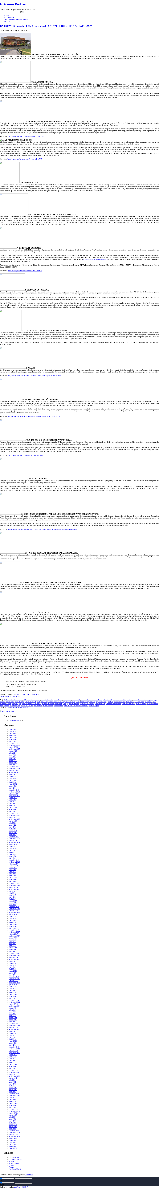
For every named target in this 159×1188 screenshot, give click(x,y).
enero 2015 (12, 998)
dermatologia (19, 702)
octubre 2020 (13, 864)
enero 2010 (12, 1107)
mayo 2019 (12, 897)
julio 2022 (12, 823)
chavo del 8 (141, 700)
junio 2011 (12, 1082)
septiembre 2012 (14, 1053)
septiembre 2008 (14, 1136)
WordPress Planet (15, 1169)
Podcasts (7, 21)
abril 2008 (12, 1146)
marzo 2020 (13, 877)
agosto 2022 (13, 821)
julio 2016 (12, 963)
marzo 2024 (13, 784)
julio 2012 (12, 1057)
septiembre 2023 (14, 796)
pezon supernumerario (113, 704)
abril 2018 (12, 922)
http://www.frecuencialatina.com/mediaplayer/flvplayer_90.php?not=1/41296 (34, 416)
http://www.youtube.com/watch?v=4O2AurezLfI (25, 271)
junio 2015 (12, 988)
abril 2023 (12, 805)
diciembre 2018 (14, 907)
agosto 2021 (13, 844)
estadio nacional (30, 702)
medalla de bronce (48, 704)
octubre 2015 (13, 981)
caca (117, 700)
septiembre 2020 (14, 866)
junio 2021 (12, 848)
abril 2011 (12, 1086)
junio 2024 (12, 778)
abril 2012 (12, 1062)
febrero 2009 (13, 1127)
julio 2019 (12, 893)
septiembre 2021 (14, 842)
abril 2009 (12, 1123)
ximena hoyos (94, 706)
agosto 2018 (13, 914)
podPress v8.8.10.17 (21, 1187)
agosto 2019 (13, 891)
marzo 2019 (13, 901)
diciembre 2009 (14, 1109)
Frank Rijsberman (47, 702)
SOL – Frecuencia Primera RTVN (16, 19)
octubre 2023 (13, 794)
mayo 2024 (12, 780)
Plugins (11, 1165)
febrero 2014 (13, 1020)
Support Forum (14, 1163)
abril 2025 (12, 759)
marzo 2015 (13, 994)
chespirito (149, 700)
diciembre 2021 (14, 837)
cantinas (129, 700)
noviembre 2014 (14, 1002)
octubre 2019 (13, 887)
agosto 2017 (13, 938)
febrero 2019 (13, 903)
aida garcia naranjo (33, 700)
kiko (123, 702)
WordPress (29, 1175)
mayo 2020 (12, 874)
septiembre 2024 (14, 772)
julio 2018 (12, 916)
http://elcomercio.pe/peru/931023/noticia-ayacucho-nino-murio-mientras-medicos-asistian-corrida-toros (42, 529)
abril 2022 (12, 829)
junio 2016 (12, 965)
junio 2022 (12, 825)
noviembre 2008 (14, 1132)
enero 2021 (12, 858)
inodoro (110, 702)
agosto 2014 (13, 1008)
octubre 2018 (13, 911)
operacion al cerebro (87, 704)
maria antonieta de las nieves (31, 704)
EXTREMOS (9, 17)
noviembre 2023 (14, 792)
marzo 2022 (13, 831)
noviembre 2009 (14, 1111)
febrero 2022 (13, 833)
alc (61, 700)
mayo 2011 (12, 1084)
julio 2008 (12, 1140)
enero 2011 (12, 1092)
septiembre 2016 (14, 959)
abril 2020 (12, 876)
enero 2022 (12, 835)
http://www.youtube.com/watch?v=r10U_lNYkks (26, 455)
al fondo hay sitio (47, 700)
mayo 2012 (12, 1060)
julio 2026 (12, 729)
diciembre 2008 (14, 1131)
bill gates (112, 700)
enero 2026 (12, 741)
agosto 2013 (13, 1031)
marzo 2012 (13, 1064)
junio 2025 (12, 755)
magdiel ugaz (16, 704)
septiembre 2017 (14, 936)
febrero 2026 (13, 739)
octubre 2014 (13, 1004)
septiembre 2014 (14, 1006)
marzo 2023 (13, 807)
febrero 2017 (13, 949)
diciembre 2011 (14, 1070)
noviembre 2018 (14, 909)
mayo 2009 (12, 1121)
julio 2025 (12, 753)
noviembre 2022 (14, 815)
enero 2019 (12, 905)
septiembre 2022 (14, 819)
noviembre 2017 (14, 932)
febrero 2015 (13, 996)
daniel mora (10, 702)
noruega (65, 704)
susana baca (38, 706)
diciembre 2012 (14, 1047)
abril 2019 (12, 899)
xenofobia (84, 706)
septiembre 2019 (14, 889)
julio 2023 (12, 800)
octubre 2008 (13, 1134)
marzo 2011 (13, 1088)
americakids (76, 700)
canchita (123, 700)
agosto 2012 (13, 1055)
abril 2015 (12, 992)
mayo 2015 (12, 990)
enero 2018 (12, 928)
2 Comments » (15, 696)
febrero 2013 (13, 1043)
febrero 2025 (13, 763)
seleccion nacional (27, 706)
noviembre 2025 (14, 745)
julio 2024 (12, 776)
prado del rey (126, 704)
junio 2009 (12, 1119)
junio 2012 (12, 1059)
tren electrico (58, 706)
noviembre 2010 (14, 1095)
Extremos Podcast (13, 4)
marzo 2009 (13, 1125)
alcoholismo (67, 700)
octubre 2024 (13, 770)
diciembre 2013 (14, 1023)
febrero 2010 (13, 1105)
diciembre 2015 (14, 977)
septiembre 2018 (14, 912)
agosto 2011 (13, 1078)
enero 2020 (12, 881)
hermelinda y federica (87, 702)
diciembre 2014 (14, 1000)
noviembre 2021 (14, 839)
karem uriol (118, 702)
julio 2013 (12, 1033)
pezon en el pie (100, 704)
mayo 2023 (12, 803)
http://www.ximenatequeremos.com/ (95, 259)
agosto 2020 (13, 868)
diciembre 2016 (14, 953)
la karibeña (148, 702)
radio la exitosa (141, 704)
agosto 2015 (13, 985)
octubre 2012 (13, 1051)
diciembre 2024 (14, 766)
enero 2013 (12, 1045)
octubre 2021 (13, 840)
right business (4, 706)
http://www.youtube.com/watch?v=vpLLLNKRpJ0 (26, 136)
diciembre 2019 (14, 883)
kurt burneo (130, 702)
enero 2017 (12, 951)
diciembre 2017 (14, 930)
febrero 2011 (13, 1090)
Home (6, 15)
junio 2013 (12, 1035)
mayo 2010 (12, 1099)
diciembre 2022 (14, 813)
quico (133, 704)
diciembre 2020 (14, 860)
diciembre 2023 (14, 790)
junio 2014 (12, 1012)
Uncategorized (5, 696)
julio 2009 (12, 1117)
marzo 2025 (13, 761)
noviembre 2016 (14, 955)
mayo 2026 (12, 733)
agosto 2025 (13, 751)
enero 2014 (12, 1022)
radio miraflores (152, 704)
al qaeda (56, 700)
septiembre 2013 (14, 1029)
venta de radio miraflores (72, 706)
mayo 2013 (12, 1037)
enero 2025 (12, 765)
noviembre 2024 (14, 768)
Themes (11, 1167)
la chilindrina (139, 702)
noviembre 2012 (14, 1049)
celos (135, 700)
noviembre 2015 (14, 979)
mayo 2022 (12, 827)
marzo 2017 (13, 948)
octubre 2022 (13, 817)
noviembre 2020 (14, 862)
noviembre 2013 (14, 1025)
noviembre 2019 (14, 885)
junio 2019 (12, 895)
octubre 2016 (13, 957)
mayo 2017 (12, 944)
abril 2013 (12, 1039)
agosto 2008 (13, 1138)
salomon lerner (15, 706)
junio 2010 (12, 1097)
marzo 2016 (13, 971)
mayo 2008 (12, 1144)
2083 (24, 700)
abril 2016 (12, 969)
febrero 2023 (13, 809)
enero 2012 (12, 1068)
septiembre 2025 (14, 749)
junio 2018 (12, 918)
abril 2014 (12, 1016)
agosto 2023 (13, 798)
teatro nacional (48, 706)
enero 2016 (12, 975)
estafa (38, 702)
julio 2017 (12, 940)
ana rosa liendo (86, 700)
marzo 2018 (13, 924)
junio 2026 (12, 731)
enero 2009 (12, 1129)
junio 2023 (12, 802)
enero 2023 (12, 811)
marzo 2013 (13, 1041)
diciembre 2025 (14, 743)
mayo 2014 (12, 1014)
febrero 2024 (13, 786)
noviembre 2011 (14, 1072)
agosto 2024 (13, 774)
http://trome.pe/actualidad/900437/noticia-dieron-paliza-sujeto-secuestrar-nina (34, 375)
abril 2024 (12, 782)
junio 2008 (12, 1142)
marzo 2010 (13, 1103)
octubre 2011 (13, 1074)
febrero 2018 (13, 926)
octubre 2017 (13, 934)
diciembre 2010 (14, 1094)
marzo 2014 (13, 1018)
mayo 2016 (12, 967)
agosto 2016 (13, 961)
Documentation (14, 1157)
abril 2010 (12, 1101)
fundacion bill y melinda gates (64, 702)
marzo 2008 (13, 1148)
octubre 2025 (13, 747)
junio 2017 (12, 942)
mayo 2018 (12, 920)
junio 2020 (12, 872)
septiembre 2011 (14, 1076)
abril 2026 (12, 735)
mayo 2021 (12, 850)
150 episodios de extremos (13, 700)
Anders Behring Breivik (100, 700)
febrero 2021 (13, 856)
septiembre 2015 (14, 983)
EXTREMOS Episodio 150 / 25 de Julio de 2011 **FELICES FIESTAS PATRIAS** (46, 26)
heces (78, 702)
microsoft (58, 704)
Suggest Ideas (13, 1161)
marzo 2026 (13, 737)
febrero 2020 (13, 879)
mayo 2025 (12, 757)
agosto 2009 (13, 1115)
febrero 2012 (13, 1066)
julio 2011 (12, 1080)
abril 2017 (12, 946)
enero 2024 (12, 788)
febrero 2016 (13, 973)
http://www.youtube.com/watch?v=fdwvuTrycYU (24, 159)
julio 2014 (12, 1010)
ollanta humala (74, 704)
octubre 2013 (13, 1027)
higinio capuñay (101, 702)
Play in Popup (25, 694)
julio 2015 (12, 986)
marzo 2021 (13, 854)
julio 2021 (12, 846)
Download (35, 694)
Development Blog (15, 1159)
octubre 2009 (13, 1113)
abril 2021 (12, 852)
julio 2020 (12, 870)
